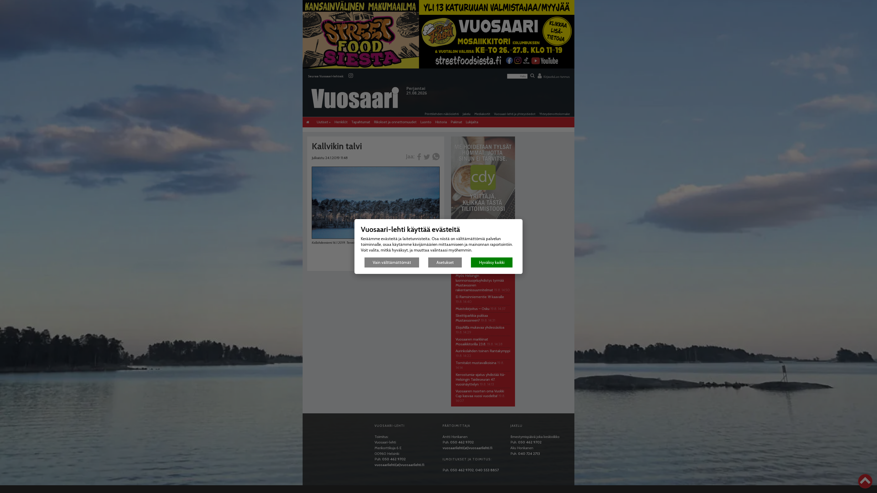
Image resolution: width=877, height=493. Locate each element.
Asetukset (445, 262)
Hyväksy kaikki (492, 262)
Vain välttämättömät (392, 262)
